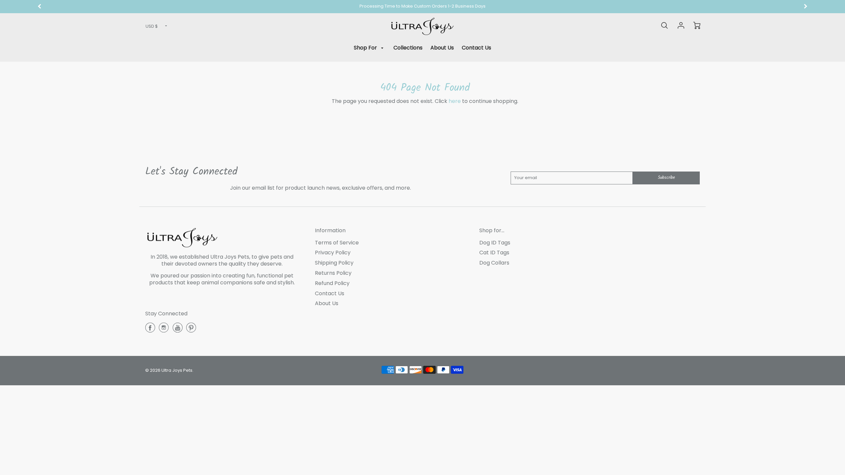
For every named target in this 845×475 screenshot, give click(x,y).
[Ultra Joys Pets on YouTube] (178, 330)
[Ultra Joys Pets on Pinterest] (191, 330)
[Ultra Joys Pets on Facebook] (150, 330)
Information (330, 230)
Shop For (366, 47)
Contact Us (476, 47)
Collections (407, 47)
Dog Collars (494, 263)
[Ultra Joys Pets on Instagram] (164, 330)
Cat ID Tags (494, 252)
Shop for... (491, 230)
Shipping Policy (334, 263)
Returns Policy (333, 273)
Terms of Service (337, 242)
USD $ (152, 26)
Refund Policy (332, 283)
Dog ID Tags (494, 242)
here (455, 101)
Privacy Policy (333, 252)
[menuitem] (370, 48)
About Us (442, 47)
